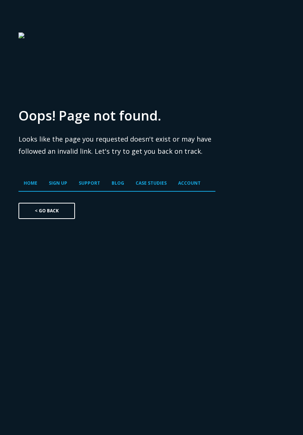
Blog (118, 183)
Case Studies (151, 183)
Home (30, 183)
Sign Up (58, 183)
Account (189, 183)
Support (89, 183)
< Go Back (47, 211)
